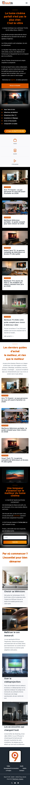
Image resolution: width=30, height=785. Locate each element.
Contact (21, 770)
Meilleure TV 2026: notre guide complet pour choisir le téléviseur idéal (14, 322)
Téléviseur (7, 187)
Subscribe (15, 542)
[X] (12, 783)
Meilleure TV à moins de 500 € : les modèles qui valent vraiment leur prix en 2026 (14, 283)
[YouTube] (15, 783)
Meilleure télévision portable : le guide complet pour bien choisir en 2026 (14, 222)
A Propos (8, 770)
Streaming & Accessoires (11, 768)
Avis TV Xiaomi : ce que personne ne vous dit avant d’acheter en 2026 (14, 192)
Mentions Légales (18, 779)
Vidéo (8, 766)
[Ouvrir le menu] (26, 2)
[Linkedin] (18, 783)
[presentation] (15, 177)
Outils (24, 768)
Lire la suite (8, 336)
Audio (21, 766)
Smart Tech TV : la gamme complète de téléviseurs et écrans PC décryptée (14, 252)
